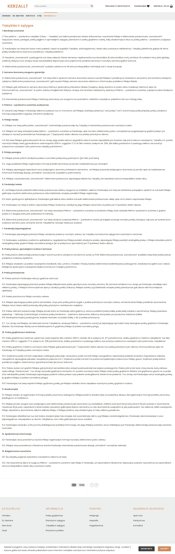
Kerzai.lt (16, 6)
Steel (39, 16)
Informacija (50, 16)
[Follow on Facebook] (92, 485)
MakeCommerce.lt (46, 267)
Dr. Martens (18, 16)
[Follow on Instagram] (96, 485)
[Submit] (92, 6)
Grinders (6, 16)
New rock (30, 16)
